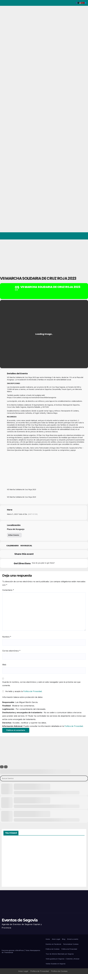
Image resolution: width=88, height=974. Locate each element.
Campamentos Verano (11, 849)
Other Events (13, 535)
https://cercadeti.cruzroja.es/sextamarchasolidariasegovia (31, 397)
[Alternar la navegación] (84, 236)
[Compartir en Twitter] (43, 554)
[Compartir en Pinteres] (55, 554)
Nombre (6, 637)
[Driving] (62, 563)
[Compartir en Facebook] (37, 554)
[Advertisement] (44, 256)
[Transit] (67, 563)
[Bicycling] (76, 563)
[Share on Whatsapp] (60, 554)
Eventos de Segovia (20, 920)
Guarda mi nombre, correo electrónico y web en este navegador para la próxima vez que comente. (41, 684)
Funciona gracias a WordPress (13, 950)
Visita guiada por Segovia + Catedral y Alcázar (62, 959)
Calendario (12, 546)
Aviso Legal (56, 939)
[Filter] (2, 766)
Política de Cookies (52, 949)
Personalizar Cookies (70, 944)
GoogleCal (26, 546)
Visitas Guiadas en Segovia (55, 964)
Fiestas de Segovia (51, 849)
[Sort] (6, 766)
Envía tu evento (72, 939)
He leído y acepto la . (23, 691)
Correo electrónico (11, 651)
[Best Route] (58, 563)
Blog (63, 939)
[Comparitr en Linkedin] (49, 554)
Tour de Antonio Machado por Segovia (60, 954)
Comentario (8, 590)
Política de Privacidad (32, 691)
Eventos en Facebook (53, 944)
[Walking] (71, 563)
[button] (75, 236)
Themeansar (8, 952)
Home (48, 939)
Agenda (51, 875)
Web (4, 664)
